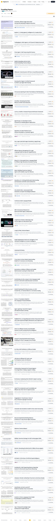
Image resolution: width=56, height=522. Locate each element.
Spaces (35, 1)
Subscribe (38, 4)
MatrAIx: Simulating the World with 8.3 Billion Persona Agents (28, 448)
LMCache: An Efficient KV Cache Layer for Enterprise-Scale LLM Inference (23, 359)
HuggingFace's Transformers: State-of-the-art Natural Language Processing (23, 398)
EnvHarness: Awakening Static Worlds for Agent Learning (27, 379)
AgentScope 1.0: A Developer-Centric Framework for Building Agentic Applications (24, 121)
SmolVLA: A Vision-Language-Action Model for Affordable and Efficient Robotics (24, 497)
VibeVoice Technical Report (20, 428)
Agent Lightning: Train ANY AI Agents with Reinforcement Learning (23, 309)
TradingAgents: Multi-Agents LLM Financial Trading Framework (29, 42)
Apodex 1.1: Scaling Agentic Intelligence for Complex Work (28, 32)
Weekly (5, 13)
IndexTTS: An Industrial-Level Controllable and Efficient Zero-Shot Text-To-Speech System (25, 388)
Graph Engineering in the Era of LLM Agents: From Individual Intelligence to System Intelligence (26, 240)
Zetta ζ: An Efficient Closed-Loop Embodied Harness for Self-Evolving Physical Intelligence (25, 329)
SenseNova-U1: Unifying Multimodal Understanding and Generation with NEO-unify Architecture (26, 180)
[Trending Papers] (11, 13)
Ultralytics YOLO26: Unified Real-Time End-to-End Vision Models (29, 478)
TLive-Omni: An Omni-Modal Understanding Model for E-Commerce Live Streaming (24, 260)
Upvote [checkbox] (51, 22)
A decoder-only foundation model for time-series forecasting (28, 408)
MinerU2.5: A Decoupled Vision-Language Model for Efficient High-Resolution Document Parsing (25, 161)
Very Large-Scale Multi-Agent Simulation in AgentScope (27, 141)
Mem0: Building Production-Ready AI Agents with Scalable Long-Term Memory (24, 171)
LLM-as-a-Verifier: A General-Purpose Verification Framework (28, 111)
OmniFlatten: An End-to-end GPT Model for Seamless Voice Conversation (23, 487)
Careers (25, 520)
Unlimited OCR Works (19, 250)
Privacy (15, 520)
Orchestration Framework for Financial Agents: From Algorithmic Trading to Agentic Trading (25, 369)
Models (24, 1)
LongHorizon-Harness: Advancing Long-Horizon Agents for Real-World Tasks (23, 220)
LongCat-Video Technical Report (22, 230)
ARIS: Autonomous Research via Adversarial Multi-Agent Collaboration (23, 210)
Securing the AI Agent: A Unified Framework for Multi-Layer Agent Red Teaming (24, 81)
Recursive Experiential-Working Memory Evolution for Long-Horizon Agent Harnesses (25, 418)
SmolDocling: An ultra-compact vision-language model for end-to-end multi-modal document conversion (27, 279)
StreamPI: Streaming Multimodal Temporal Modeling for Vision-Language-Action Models (25, 339)
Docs (39, 1)
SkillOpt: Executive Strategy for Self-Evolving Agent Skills (27, 438)
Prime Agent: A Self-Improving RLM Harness (24, 52)
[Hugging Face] (30, 520)
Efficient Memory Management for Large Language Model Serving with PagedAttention (25, 151)
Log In (49, 1)
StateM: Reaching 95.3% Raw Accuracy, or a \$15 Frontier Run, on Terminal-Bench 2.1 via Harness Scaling (27, 289)
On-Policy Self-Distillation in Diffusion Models (25, 349)
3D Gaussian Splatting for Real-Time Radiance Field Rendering (28, 91)
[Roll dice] (54, 16)
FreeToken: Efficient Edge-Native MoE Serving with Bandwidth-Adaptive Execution (24, 22)
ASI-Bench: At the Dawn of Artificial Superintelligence (26, 458)
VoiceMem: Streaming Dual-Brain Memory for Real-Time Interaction (22, 101)
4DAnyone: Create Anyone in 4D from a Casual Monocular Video (29, 72)
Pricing (43, 1)
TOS (11, 520)
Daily (2, 13)
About (20, 520)
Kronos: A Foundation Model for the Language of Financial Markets (22, 299)
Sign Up (53, 1)
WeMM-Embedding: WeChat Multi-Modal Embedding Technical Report (22, 62)
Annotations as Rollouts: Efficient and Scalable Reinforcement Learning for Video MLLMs (25, 270)
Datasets (30, 1)
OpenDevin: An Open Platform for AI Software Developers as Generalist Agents (24, 131)
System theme (4, 520)
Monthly (8, 13)
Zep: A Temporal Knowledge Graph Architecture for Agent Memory (22, 507)
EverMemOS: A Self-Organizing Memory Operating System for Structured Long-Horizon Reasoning (26, 468)
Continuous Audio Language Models (22, 200)
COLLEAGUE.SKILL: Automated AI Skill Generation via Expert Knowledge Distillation (24, 190)
